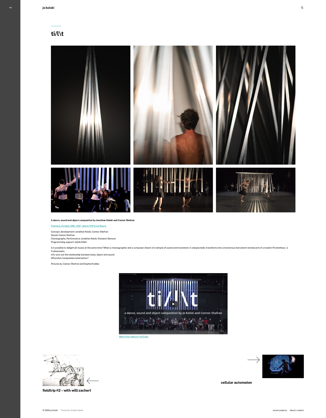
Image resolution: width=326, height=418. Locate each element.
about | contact (297, 410)
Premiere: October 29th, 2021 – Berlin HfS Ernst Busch (78, 226)
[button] (10, 209)
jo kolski (48, 7)
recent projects (280, 410)
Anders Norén (77, 410)
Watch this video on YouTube (133, 336)
